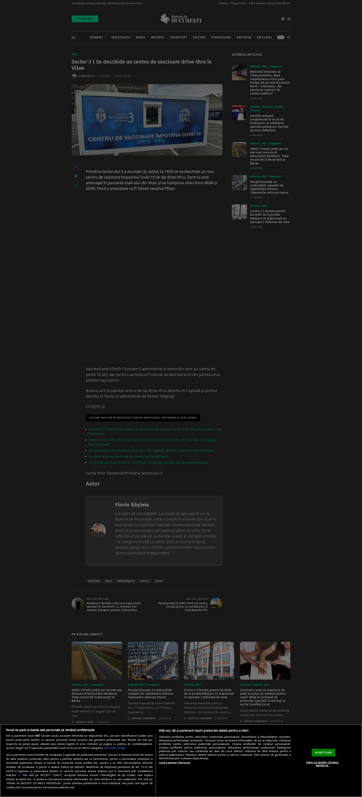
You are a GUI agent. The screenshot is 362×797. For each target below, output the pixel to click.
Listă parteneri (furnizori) (174, 763)
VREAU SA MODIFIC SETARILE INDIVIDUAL (322, 764)
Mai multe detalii (114, 748)
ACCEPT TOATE (323, 752)
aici (19, 775)
